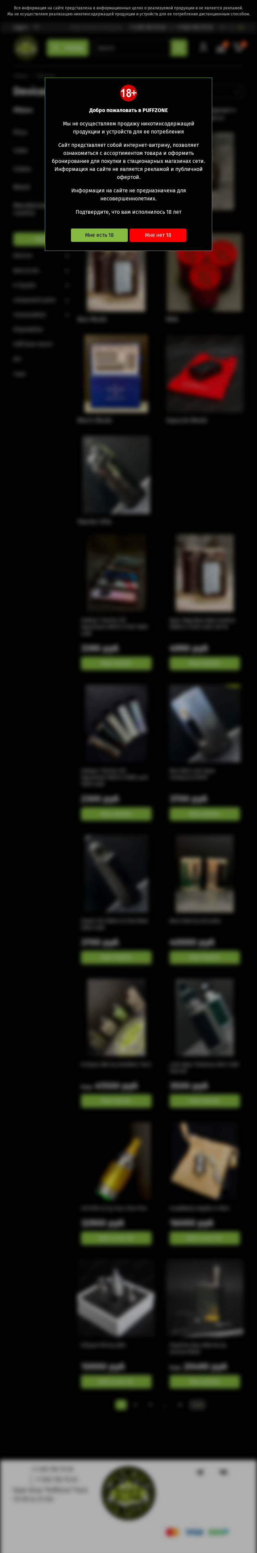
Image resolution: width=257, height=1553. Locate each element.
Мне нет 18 (158, 235)
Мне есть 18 (99, 235)
